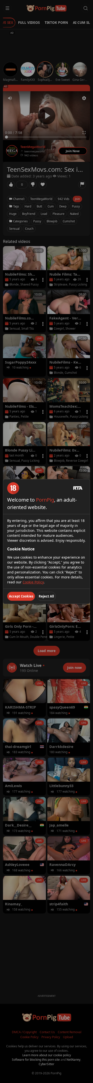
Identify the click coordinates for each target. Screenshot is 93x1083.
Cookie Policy (33, 582)
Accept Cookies (21, 596)
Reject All (46, 596)
